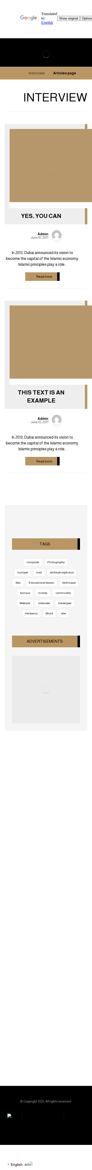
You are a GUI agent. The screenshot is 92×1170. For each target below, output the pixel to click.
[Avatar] (57, 235)
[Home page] (86, 73)
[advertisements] (46, 690)
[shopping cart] (81, 48)
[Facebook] (64, 1057)
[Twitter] (34, 1057)
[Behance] (24, 1057)
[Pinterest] (54, 1057)
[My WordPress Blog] (46, 54)
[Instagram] (44, 1057)
